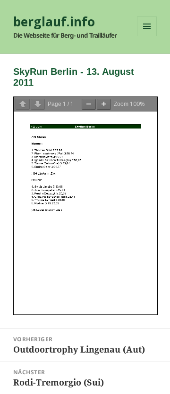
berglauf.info (54, 21)
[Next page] (38, 104)
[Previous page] (23, 104)
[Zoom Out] (89, 104)
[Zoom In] (104, 104)
